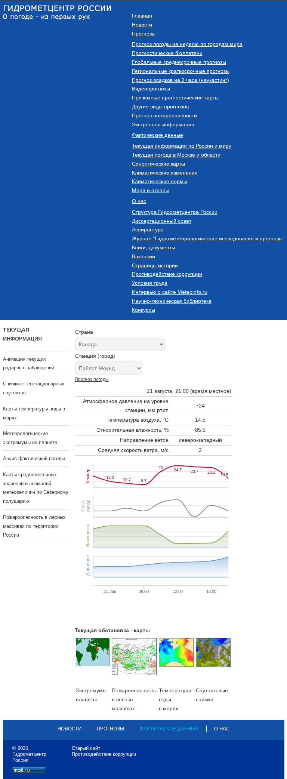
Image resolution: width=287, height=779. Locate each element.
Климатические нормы (159, 181)
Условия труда (149, 283)
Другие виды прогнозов (160, 107)
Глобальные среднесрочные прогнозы (179, 62)
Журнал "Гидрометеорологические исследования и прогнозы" (208, 238)
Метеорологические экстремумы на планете (30, 438)
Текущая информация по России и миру (181, 146)
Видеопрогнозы (151, 89)
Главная (142, 16)
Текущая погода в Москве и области (176, 155)
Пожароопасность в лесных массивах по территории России (34, 526)
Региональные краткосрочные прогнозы (180, 71)
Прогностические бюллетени (167, 53)
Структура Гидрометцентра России (174, 212)
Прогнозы (143, 34)
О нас (139, 201)
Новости (142, 25)
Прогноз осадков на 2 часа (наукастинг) (180, 80)
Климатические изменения (165, 173)
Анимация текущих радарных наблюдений (28, 363)
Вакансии (143, 256)
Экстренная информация (163, 124)
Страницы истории (155, 265)
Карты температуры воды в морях (34, 413)
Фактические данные (157, 135)
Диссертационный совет (161, 221)
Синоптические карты (158, 164)
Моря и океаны (150, 190)
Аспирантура (148, 230)
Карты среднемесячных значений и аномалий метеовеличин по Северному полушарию (35, 488)
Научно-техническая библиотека (172, 301)
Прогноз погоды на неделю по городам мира (187, 44)
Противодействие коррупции (167, 274)
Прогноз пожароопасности (164, 115)
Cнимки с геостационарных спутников (33, 388)
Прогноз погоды (92, 379)
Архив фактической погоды (34, 458)
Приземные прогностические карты (175, 98)
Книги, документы (153, 247)
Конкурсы (143, 310)
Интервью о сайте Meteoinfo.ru (169, 292)
